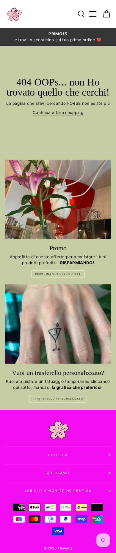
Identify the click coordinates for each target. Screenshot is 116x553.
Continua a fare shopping (58, 112)
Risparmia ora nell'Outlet (58, 273)
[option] (58, 37)
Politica (58, 455)
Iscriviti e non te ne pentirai (58, 491)
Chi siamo (58, 473)
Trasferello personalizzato (58, 398)
